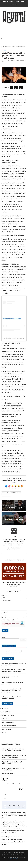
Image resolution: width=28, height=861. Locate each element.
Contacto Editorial (6, 711)
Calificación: (4, 595)
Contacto (14, 4)
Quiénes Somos (5, 708)
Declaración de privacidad (8, 715)
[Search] (26, 39)
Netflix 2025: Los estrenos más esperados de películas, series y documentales (14, 664)
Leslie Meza (5, 492)
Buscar (3, 637)
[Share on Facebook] (11, 87)
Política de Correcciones (8, 722)
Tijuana (4, 1)
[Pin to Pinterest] (17, 87)
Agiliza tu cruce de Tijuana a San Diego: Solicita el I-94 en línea (12, 697)
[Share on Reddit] (20, 87)
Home (3, 46)
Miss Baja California (15, 492)
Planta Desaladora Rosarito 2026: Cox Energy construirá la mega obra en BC (14, 756)
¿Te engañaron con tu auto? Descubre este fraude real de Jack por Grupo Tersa (13, 670)
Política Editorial (5, 718)
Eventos (23, 1)
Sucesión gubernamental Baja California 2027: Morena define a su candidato (12, 749)
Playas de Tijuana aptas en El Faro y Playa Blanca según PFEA (13, 762)
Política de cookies (6, 729)
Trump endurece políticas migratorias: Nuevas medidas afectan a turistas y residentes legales (12, 690)
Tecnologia (10, 1)
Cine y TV (17, 1)
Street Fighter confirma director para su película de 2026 (12, 683)
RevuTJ (4, 60)
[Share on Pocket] (22, 87)
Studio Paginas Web (14, 858)
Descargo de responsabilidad (9, 725)
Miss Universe (6, 495)
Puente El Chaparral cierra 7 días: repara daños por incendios (13, 769)
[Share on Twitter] (15, 87)
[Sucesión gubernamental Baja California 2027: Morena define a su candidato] (14, 571)
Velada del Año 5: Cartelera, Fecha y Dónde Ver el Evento (13, 676)
